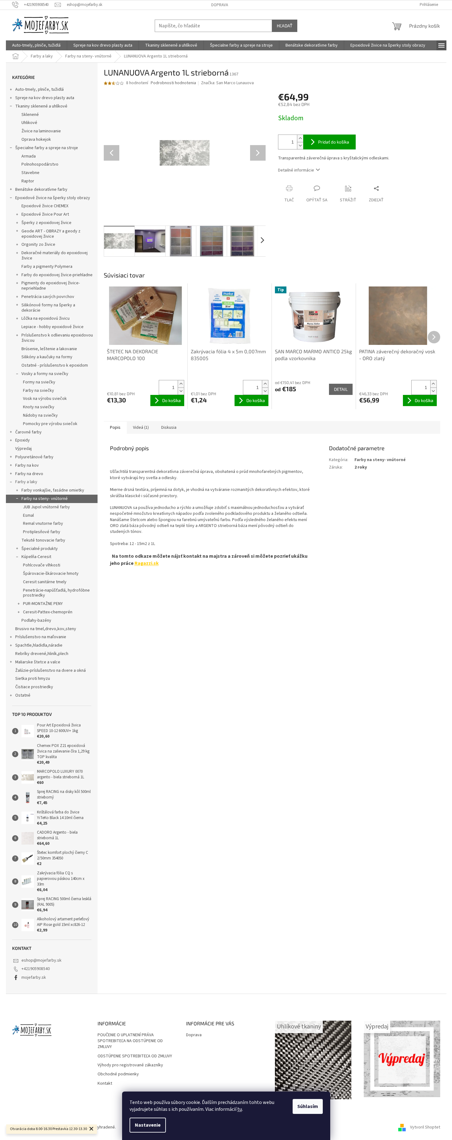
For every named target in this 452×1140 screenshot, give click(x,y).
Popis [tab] (115, 427)
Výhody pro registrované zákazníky (130, 1065)
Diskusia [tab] (168, 427)
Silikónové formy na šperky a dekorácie (48, 308)
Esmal (28, 515)
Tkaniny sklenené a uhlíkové (41, 106)
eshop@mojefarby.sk (41, 960)
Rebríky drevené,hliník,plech (41, 654)
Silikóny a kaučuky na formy (46, 357)
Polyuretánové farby (34, 457)
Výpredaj (23, 449)
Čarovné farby (28, 432)
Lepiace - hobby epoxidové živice (52, 327)
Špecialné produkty (39, 549)
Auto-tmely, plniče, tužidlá (39, 89)
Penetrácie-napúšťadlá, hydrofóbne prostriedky (56, 593)
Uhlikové (29, 123)
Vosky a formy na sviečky (44, 374)
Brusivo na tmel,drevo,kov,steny (45, 629)
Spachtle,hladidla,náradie (38, 645)
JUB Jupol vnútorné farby (46, 507)
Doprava (219, 5)
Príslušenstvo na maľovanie (40, 637)
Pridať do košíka (333, 141)
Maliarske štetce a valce (37, 662)
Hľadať (284, 25)
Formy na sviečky (39, 382)
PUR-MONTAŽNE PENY (43, 604)
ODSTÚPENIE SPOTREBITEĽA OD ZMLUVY (135, 1056)
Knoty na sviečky (38, 407)
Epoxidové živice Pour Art (45, 214)
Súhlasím (307, 1106)
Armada (28, 156)
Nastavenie (148, 1125)
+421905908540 (35, 969)
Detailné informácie (296, 170)
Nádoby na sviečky (40, 415)
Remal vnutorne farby (43, 523)
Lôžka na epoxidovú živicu (45, 318)
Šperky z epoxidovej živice (46, 223)
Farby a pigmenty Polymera (46, 266)
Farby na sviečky (38, 390)
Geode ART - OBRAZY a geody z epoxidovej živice (50, 234)
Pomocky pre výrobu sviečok (50, 424)
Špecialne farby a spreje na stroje (46, 148)
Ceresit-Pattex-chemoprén (47, 612)
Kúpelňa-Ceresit (36, 557)
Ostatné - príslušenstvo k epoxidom (54, 365)
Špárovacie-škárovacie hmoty (51, 573)
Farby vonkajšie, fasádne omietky (52, 490)
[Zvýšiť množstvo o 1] (300, 138)
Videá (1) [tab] (141, 427)
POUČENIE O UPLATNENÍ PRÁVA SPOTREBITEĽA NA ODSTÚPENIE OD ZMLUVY (130, 1041)
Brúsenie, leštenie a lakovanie (49, 349)
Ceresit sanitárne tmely (44, 582)
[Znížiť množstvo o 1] (300, 145)
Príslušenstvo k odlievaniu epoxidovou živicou (57, 338)
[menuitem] (36, 45)
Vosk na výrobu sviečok (45, 399)
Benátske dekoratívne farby (41, 189)
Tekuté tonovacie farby (43, 540)
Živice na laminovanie (41, 131)
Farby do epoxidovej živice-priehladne (57, 275)
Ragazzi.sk (147, 563)
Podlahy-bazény (36, 620)
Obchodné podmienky (118, 1074)
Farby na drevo (29, 474)
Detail (341, 389)
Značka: (227, 83)
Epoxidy (22, 440)
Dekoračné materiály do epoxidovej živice (54, 255)
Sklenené (30, 115)
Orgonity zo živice (38, 244)
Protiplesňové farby (41, 532)
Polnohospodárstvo (39, 164)
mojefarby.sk (33, 977)
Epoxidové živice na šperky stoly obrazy (52, 198)
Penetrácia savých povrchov (47, 297)
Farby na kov (27, 465)
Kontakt (105, 1084)
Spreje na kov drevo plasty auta (44, 98)
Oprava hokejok (36, 139)
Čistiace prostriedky (34, 687)
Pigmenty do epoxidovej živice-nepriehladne (50, 285)
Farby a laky (26, 482)
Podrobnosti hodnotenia (173, 83)
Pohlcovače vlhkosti (41, 565)
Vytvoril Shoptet (425, 1127)
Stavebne (30, 173)
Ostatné (22, 695)
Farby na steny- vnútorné (44, 499)
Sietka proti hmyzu (32, 678)
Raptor (27, 181)
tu (239, 1109)
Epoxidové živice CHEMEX (44, 206)
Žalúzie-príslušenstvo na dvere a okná (50, 670)
